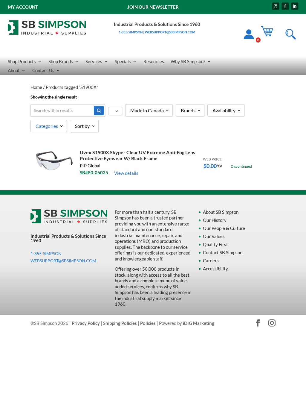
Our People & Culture (224, 228)
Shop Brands (60, 61)
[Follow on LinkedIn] (294, 6)
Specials (123, 61)
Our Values (214, 236)
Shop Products (22, 61)
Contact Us (43, 70)
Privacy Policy (86, 323)
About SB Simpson (220, 212)
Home (36, 87)
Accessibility (215, 268)
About (14, 70)
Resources (153, 61)
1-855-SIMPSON (46, 253)
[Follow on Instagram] (275, 6)
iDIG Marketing (198, 323)
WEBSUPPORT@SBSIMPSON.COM (63, 260)
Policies (148, 323)
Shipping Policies (120, 323)
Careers (211, 260)
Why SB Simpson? (188, 61)
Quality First (215, 244)
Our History (215, 220)
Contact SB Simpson (222, 252)
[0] (270, 35)
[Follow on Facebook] (285, 6)
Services (93, 61)
